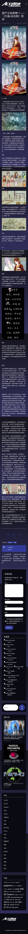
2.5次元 (6, 800)
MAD (5, 810)
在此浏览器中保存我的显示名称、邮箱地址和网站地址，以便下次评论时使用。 (15, 621)
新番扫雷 (6, 841)
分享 (5, 820)
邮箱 (6, 606)
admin (10, 549)
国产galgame (9, 894)
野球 (5, 868)
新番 (19, 899)
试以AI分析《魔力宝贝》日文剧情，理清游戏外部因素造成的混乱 (13, 738)
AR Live (6, 803)
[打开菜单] (26, 4)
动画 (5, 824)
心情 (5, 834)
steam (19, 886)
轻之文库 (16, 904)
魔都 (13, 907)
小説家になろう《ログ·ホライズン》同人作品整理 (14, 784)
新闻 (5, 844)
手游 (5, 838)
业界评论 (6, 817)
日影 (5, 848)
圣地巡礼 (17, 894)
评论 (6, 583)
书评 (14, 889)
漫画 (5, 862)
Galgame (10, 542)
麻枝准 (16, 907)
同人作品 (6, 827)
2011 (9, 882)
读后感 (12, 904)
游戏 (15, 542)
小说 (5, 897)
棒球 (16, 902)
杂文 (5, 855)
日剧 (11, 902)
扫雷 (7, 899)
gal (18, 882)
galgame (8, 885)
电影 (8, 904)
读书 (5, 865)
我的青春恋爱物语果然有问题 (16, 897)
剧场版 (17, 889)
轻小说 (6, 907)
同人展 (16, 891)
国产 (19, 891)
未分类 (5, 851)
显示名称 (7, 599)
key (14, 886)
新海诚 (16, 899)
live (16, 885)
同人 (8, 891)
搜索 (22, 707)
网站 (6, 612)
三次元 (5, 814)
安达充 (22, 894)
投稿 (10, 899)
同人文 (5, 831)
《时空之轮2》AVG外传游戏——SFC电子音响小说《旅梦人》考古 (13, 761)
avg (16, 882)
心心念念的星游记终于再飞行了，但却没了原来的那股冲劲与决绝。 (7, 558)
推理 (13, 899)
